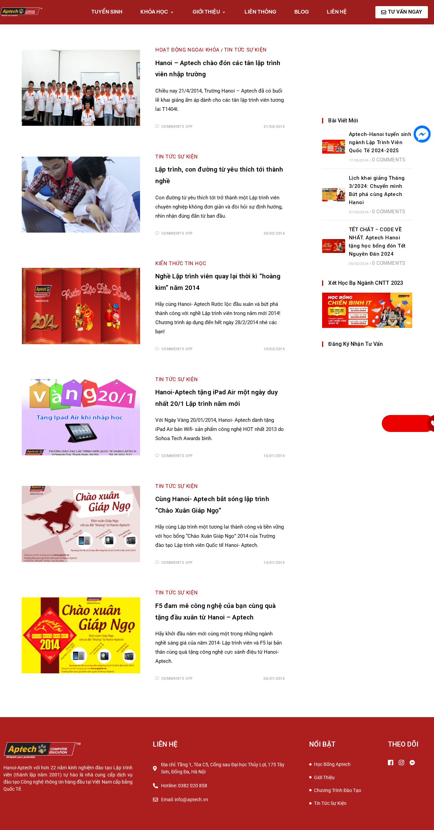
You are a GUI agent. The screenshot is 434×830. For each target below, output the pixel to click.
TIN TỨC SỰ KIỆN (245, 50)
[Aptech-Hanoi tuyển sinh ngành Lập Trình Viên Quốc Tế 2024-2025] (333, 147)
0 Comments (388, 160)
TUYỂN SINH (106, 11)
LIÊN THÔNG (260, 11)
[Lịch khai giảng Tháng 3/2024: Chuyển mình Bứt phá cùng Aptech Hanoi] (333, 194)
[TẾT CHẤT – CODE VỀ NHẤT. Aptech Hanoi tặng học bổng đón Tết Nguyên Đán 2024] (333, 246)
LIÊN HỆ (337, 11)
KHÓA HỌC (154, 11)
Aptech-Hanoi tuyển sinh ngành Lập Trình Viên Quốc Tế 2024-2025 (380, 142)
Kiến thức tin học (180, 263)
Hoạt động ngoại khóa (187, 50)
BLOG (301, 11)
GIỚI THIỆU (206, 11)
